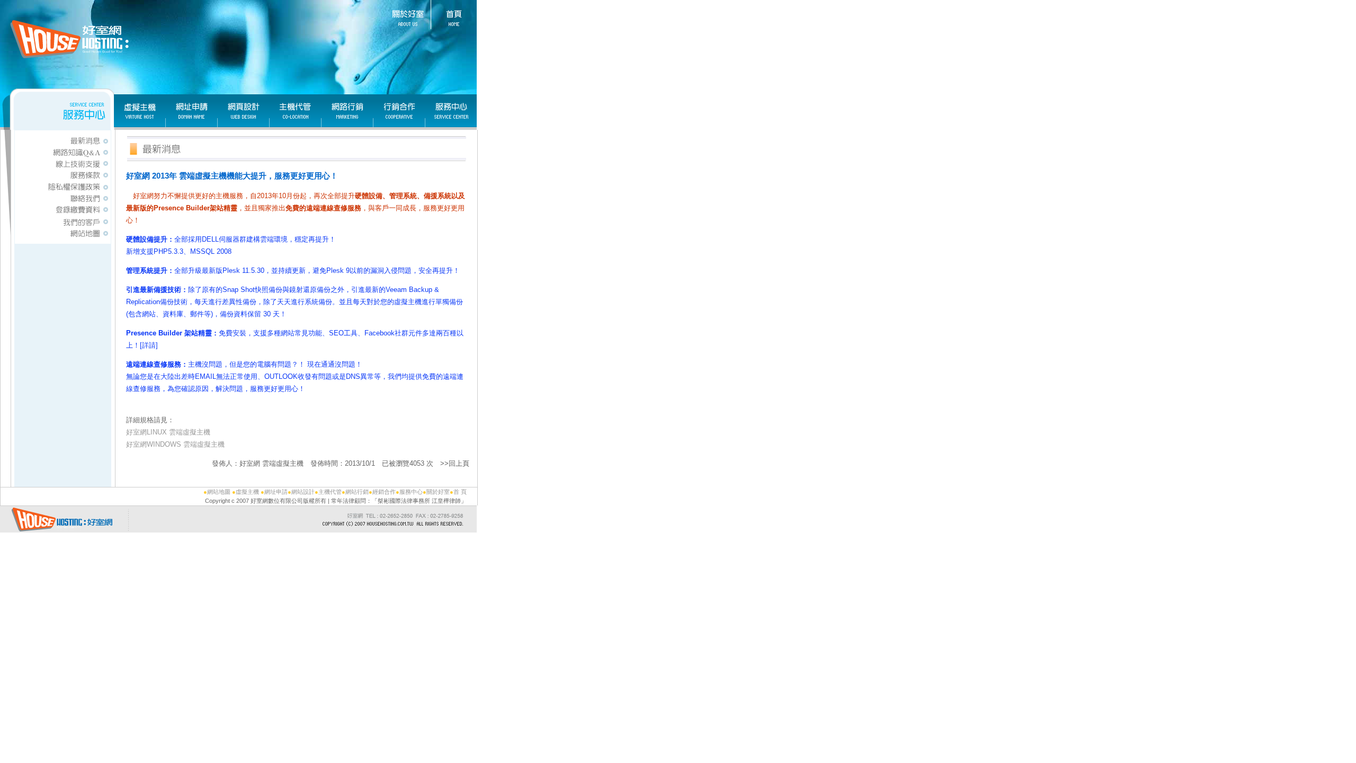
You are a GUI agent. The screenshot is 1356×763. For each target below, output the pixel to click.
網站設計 (303, 492)
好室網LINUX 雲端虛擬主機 (168, 432)
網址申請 (276, 492)
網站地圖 (218, 492)
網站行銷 (357, 492)
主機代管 (330, 492)
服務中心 (411, 492)
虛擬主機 (247, 492)
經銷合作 (384, 492)
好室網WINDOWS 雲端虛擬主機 (175, 444)
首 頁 (460, 492)
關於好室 (438, 492)
